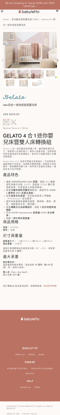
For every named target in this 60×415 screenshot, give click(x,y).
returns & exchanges (42, 368)
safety (31, 354)
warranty (29, 373)
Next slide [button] (57, 60)
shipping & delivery (17, 368)
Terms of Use (12, 414)
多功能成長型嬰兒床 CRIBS (25, 19)
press (41, 354)
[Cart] (57, 11)
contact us (25, 387)
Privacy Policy (30, 414)
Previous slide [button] (2, 60)
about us (20, 354)
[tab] (10, 74)
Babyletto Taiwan (33, 406)
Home (6, 19)
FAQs (37, 387)
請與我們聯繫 (50, 286)
